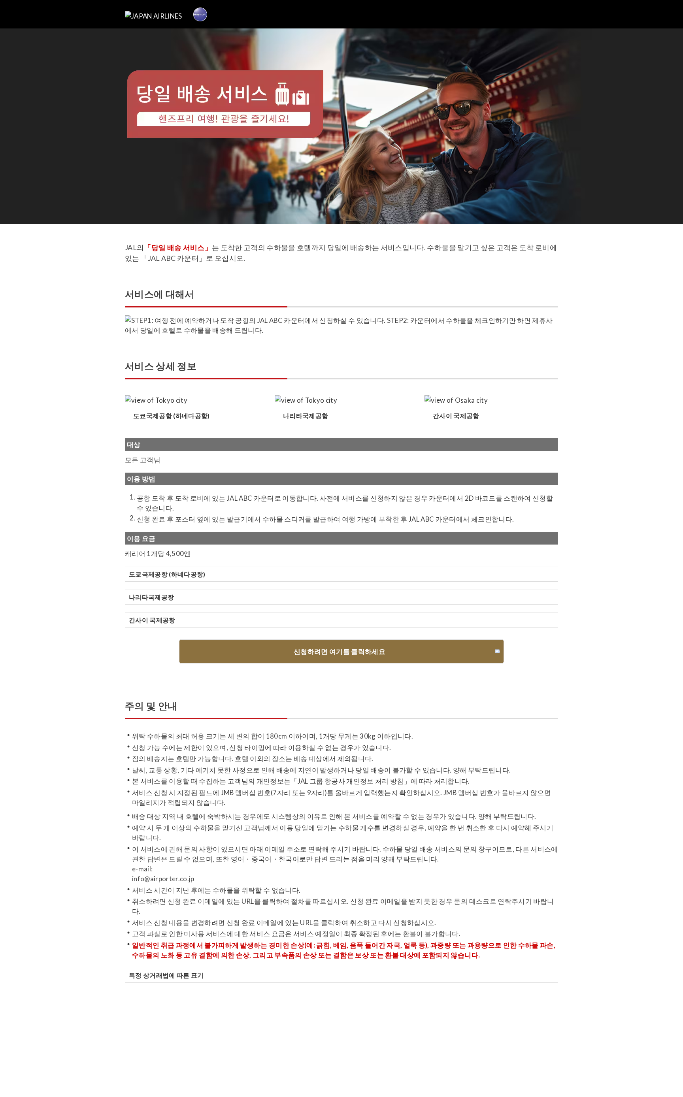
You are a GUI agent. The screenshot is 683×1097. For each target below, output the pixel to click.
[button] (341, 574)
